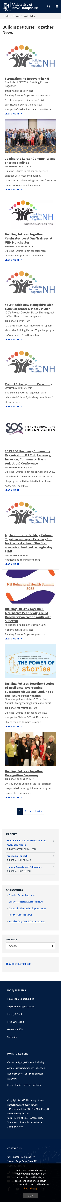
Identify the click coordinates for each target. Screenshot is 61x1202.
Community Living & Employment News (27, 908)
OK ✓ (30, 1195)
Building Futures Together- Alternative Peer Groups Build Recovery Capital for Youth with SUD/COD (28, 615)
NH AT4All (12, 1079)
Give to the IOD (15, 1029)
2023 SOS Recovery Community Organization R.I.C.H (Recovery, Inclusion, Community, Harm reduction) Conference (28, 457)
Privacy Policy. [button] (30, 1188)
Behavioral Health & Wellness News (26, 901)
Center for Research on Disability (24, 1085)
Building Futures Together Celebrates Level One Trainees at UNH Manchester (29, 238)
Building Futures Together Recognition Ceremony (24, 773)
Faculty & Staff (14, 1014)
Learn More (12, 113)
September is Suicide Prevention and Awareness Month (26, 842)
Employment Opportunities (21, 1006)
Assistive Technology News (22, 895)
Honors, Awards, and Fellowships (24, 867)
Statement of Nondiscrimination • (24, 1122)
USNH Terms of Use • (18, 1117)
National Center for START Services (25, 1073)
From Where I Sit (15, 1021)
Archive (11, 939)
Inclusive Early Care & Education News (27, 921)
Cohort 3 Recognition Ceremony (28, 384)
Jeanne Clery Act (15, 1126)
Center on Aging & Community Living (25, 1062)
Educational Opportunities (20, 998)
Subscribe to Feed (19, 963)
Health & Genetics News (20, 914)
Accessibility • (37, 1117)
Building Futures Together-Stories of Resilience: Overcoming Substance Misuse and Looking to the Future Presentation (29, 689)
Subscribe (12, 1037)
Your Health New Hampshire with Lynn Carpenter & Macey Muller (29, 307)
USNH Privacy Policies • (19, 1113)
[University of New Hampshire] (22, 6)
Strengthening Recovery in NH (27, 78)
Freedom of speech (17, 855)
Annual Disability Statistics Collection (26, 1067)
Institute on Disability (18, 16)
